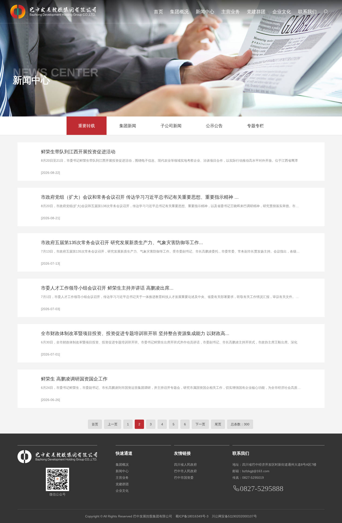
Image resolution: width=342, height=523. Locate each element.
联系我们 (307, 11)
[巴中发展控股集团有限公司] (53, 12)
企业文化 (281, 11)
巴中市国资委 (184, 477)
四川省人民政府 (185, 464)
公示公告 (214, 125)
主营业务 (230, 11)
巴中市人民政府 (185, 471)
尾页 (218, 424)
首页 (158, 11)
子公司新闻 (171, 125)
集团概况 (179, 11)
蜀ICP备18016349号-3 (191, 516)
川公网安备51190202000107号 (234, 516)
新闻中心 (205, 11)
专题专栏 (255, 125)
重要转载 (86, 125)
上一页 (112, 424)
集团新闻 (127, 125)
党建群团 (256, 11)
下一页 (200, 424)
